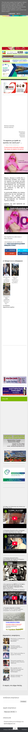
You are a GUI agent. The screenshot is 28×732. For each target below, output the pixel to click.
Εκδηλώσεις (16, 144)
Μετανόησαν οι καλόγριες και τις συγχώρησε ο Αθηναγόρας (17, 640)
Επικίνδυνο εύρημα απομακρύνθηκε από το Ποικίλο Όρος (16, 647)
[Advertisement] (14, 31)
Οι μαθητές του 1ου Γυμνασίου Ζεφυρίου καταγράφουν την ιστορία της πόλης (13, 610)
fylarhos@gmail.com (9, 723)
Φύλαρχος (5, 729)
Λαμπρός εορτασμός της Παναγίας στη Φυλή (16, 676)
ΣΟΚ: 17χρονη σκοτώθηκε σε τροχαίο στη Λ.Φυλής (17, 654)
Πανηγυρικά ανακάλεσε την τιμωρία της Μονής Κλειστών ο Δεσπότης (17, 662)
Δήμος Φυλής (9, 144)
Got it (18, 13)
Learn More (11, 13)
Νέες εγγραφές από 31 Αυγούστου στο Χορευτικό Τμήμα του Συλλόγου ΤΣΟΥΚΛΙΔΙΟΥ (16, 669)
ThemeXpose (24, 729)
